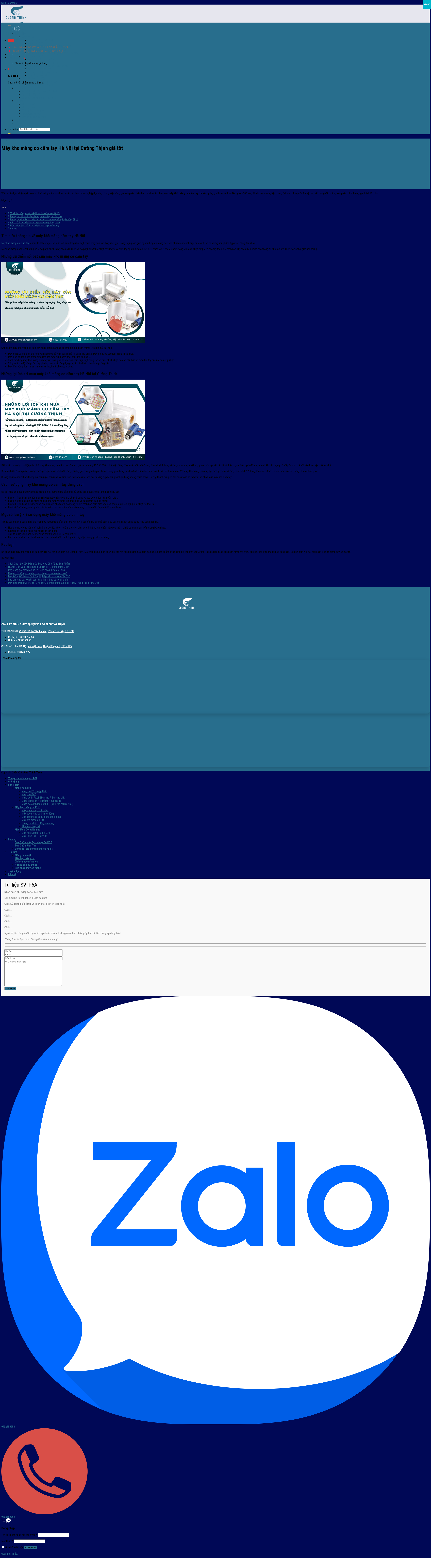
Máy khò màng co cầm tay (15, 243)
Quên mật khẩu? (9, 1553)
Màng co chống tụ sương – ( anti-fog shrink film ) (47, 804)
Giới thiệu (19, 30)
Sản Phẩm (20, 33)
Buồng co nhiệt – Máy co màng (38, 823)
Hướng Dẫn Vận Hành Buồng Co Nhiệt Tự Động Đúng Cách (38, 566)
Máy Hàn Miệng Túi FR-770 (42, 81)
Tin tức (4, 140)
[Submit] (9, 133)
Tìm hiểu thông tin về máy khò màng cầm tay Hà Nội (35, 213)
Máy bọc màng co (31, 107)
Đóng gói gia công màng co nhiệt (39, 97)
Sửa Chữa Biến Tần (32, 94)
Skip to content (9, 3)
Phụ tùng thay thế (37, 75)
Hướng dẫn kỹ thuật (32, 113)
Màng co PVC (35, 43)
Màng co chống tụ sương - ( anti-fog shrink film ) (53, 53)
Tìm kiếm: (13, 129)
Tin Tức (19, 101)
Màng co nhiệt (29, 37)
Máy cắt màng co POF (40, 69)
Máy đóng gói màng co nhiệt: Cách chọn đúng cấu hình (36, 570)
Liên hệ (18, 123)
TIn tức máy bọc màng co (16, 140)
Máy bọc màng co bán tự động (44, 62)
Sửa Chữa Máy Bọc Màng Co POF (39, 91)
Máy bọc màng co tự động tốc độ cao (48, 65)
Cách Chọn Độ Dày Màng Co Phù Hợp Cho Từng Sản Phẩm (39, 563)
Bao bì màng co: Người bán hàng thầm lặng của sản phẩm (38, 579)
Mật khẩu (7, 1541)
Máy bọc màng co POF (34, 56)
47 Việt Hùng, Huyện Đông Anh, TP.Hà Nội (50, 646)
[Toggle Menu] (9, 25)
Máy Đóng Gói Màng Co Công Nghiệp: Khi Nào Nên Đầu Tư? (39, 576)
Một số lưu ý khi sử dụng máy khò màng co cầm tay (34, 225)
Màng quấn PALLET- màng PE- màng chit (49, 46)
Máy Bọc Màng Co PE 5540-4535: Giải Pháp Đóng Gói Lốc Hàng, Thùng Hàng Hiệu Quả (53, 582)
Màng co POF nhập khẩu (41, 40)
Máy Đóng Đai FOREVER (40, 85)
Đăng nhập (30, 1547)
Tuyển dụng (21, 120)
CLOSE (427, 4)
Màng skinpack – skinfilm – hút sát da (41, 800)
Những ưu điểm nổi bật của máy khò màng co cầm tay (36, 216)
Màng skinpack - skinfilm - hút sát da (47, 49)
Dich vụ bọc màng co (33, 110)
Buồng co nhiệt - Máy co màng (44, 72)
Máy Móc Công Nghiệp (33, 78)
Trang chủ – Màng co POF (28, 27)
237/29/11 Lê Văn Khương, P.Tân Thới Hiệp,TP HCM (46, 631)
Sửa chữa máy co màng (34, 116)
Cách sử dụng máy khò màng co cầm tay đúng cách (35, 222)
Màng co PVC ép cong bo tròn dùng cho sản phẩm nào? (37, 573)
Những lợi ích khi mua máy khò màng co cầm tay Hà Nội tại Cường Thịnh (44, 219)
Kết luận (14, 228)
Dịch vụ (19, 88)
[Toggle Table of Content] (3, 207)
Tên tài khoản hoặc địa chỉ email (19, 1534)
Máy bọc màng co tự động (42, 59)
